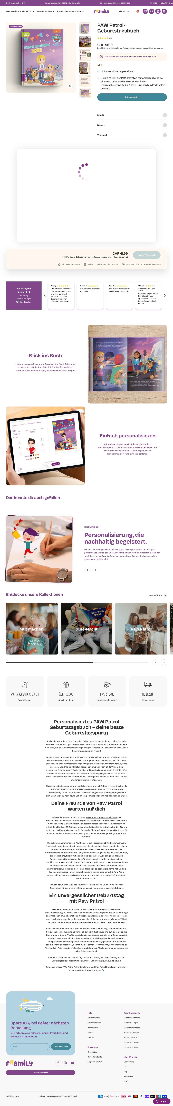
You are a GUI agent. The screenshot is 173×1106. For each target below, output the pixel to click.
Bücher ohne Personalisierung (70, 11)
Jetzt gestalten (132, 97)
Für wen (122, 11)
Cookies (91, 1037)
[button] (132, 38)
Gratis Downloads (95, 1057)
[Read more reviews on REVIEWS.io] (23, 302)
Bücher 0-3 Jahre (130, 1037)
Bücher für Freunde (131, 1032)
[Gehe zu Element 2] (85, 41)
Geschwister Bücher (132, 1028)
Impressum (128, 1077)
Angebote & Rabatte (95, 1062)
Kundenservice (94, 1018)
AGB (125, 1081)
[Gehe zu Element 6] (85, 94)
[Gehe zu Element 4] (85, 68)
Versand (91, 1032)
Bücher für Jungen (131, 1023)
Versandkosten (129, 48)
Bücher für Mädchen (132, 1018)
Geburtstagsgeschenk (102, 941)
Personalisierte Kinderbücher (19, 11)
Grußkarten (92, 1052)
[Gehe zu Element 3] (85, 55)
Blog (125, 1072)
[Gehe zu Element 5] (85, 81)
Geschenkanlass (44, 11)
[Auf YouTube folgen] (72, 1063)
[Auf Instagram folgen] (65, 1063)
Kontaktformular (94, 1023)
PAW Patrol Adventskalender (77, 967)
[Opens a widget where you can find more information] (161, 1101)
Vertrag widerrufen (41, 1072)
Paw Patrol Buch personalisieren (101, 817)
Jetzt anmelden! (61, 1046)
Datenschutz (93, 1028)
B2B (125, 1067)
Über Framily (129, 1062)
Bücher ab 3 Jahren (131, 1042)
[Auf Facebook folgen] (58, 1063)
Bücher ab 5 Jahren (131, 1047)
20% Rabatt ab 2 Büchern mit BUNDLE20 (32, 3)
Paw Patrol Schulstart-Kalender (110, 967)
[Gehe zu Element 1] (85, 28)
